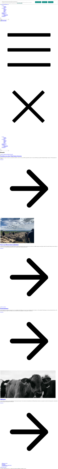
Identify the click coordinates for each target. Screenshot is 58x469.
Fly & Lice (3, 8)
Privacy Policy (4, 464)
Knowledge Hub (4, 13)
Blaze (4, 11)
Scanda (5, 6)
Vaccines (3, 12)
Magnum (5, 10)
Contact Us (3, 16)
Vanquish (5, 143)
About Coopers (6, 15)
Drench (3, 5)
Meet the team (6, 14)
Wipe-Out (5, 9)
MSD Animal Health (4, 463)
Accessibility (3, 465)
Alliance (5, 7)
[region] (29, 2)
